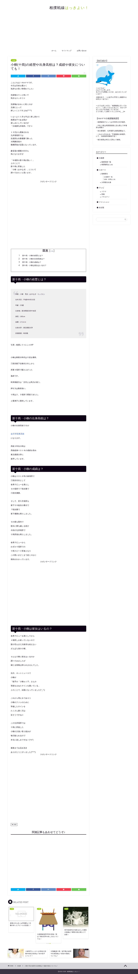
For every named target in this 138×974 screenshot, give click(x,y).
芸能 (103, 194)
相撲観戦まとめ (107, 164)
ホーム (54, 51)
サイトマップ (66, 51)
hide (51, 251)
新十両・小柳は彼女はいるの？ (34, 265)
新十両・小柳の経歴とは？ (32, 256)
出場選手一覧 (108, 177)
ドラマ (103, 191)
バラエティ (105, 197)
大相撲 (13, 60)
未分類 (101, 207)
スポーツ (102, 170)
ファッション (104, 202)
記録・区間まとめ (109, 179)
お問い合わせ (82, 51)
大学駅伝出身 (106, 182)
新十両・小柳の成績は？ (31, 262)
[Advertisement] (69, 32)
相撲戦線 (69, 7)
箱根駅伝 (104, 174)
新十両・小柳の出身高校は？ (33, 259)
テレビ (101, 188)
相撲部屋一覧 (106, 162)
